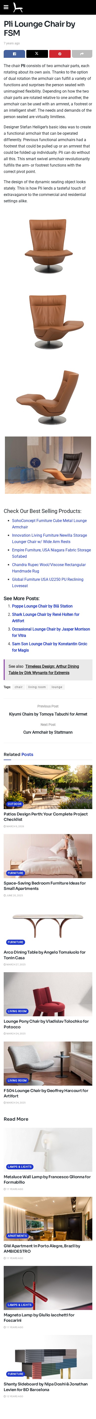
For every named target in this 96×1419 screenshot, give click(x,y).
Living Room (17, 1011)
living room (37, 687)
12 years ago (14, 1396)
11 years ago (14, 1189)
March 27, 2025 (16, 964)
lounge (57, 687)
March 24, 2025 (16, 1033)
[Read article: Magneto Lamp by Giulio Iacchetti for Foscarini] (48, 1288)
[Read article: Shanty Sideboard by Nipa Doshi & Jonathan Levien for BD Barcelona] (48, 1357)
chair (19, 687)
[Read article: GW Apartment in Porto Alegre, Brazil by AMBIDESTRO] (48, 1219)
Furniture (15, 873)
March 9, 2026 (15, 826)
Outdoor (15, 804)
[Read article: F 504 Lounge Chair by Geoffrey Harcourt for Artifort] (48, 1064)
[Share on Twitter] (37, 54)
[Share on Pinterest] (60, 54)
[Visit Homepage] (18, 7)
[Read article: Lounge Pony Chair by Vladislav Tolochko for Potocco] (48, 994)
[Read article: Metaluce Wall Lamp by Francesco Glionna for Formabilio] (48, 1150)
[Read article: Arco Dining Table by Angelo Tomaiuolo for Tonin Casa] (48, 925)
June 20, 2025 (14, 895)
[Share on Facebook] (14, 54)
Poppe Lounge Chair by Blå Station (42, 606)
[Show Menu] (6, 7)
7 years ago (12, 43)
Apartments (17, 1235)
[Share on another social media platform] (82, 54)
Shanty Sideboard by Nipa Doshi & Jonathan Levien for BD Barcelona (46, 1387)
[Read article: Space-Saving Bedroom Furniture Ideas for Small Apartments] (48, 856)
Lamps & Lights (20, 1166)
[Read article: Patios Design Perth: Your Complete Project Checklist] (48, 787)
